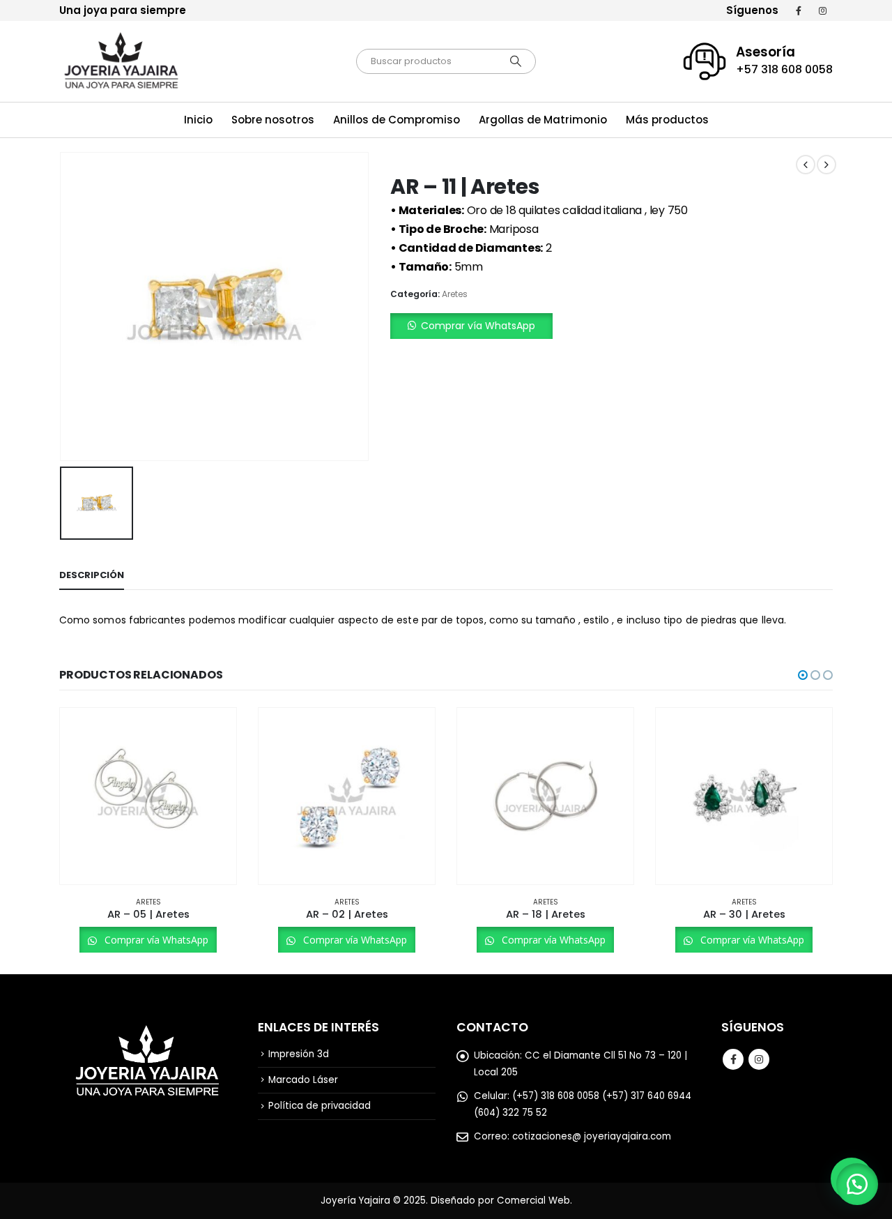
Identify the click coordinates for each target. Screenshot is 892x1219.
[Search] (515, 61)
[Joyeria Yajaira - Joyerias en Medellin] (122, 61)
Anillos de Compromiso (396, 119)
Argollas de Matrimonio (543, 119)
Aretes (455, 294)
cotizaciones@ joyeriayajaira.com (591, 1136)
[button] (611, 326)
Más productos (667, 119)
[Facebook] (798, 10)
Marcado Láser (303, 1079)
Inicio (198, 119)
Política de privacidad (319, 1105)
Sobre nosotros (272, 119)
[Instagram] (822, 10)
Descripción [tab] (91, 575)
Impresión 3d (298, 1054)
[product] (148, 796)
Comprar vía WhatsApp (478, 326)
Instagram (758, 1059)
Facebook (733, 1059)
